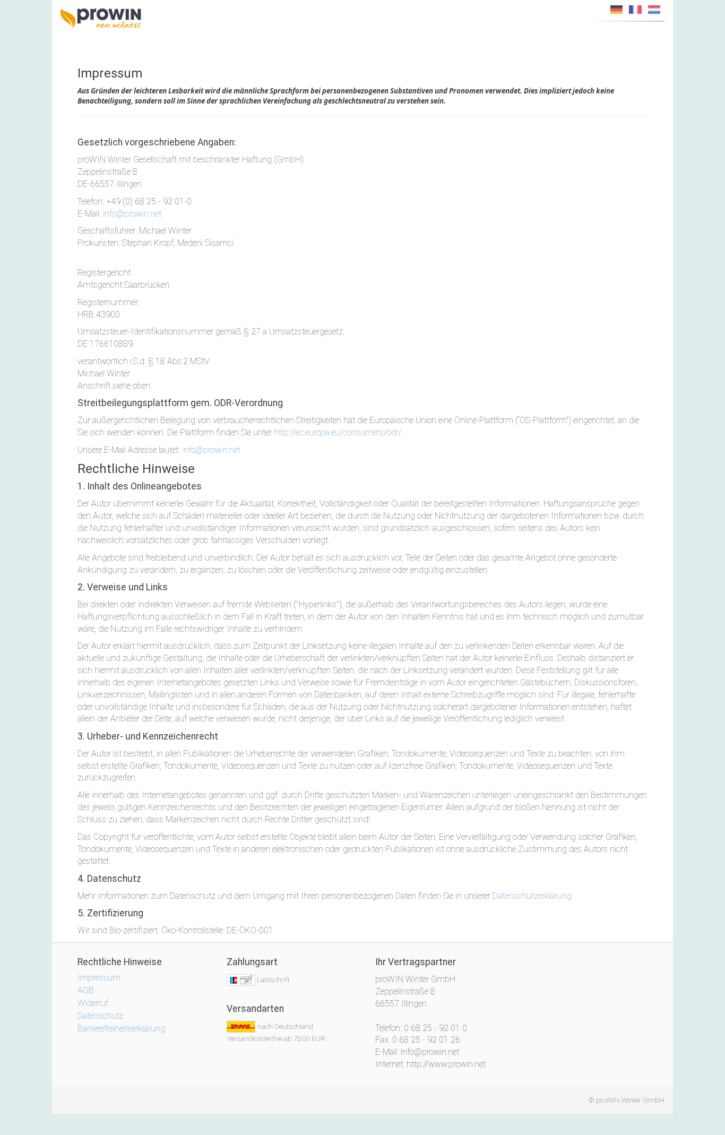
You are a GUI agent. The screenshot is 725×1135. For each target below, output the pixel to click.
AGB (85, 990)
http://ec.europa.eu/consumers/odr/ (338, 432)
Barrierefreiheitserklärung (121, 1029)
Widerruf (92, 1003)
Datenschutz (100, 1016)
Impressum (98, 978)
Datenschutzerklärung (532, 896)
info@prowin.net (132, 214)
